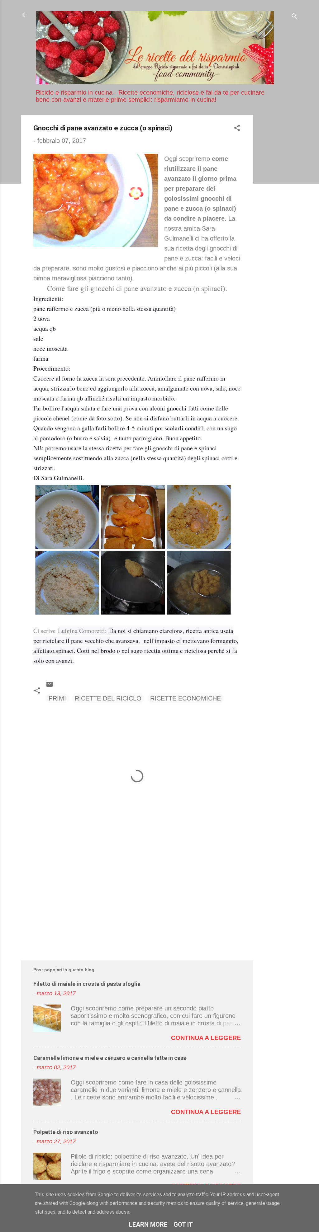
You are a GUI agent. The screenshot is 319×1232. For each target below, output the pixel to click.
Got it (183, 1224)
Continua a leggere (206, 1037)
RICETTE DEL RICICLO (108, 698)
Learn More (148, 1224)
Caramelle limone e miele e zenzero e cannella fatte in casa (109, 1058)
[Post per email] (49, 685)
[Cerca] (294, 16)
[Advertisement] (278, 208)
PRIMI (57, 698)
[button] (237, 128)
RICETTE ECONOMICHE (185, 698)
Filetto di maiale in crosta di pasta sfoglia (86, 984)
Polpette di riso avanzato (65, 1132)
